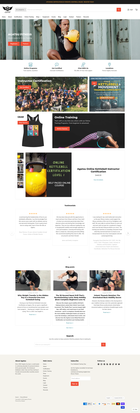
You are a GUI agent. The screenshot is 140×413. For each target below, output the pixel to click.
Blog (59, 17)
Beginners (13, 44)
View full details (98, 180)
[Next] (128, 233)
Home (4, 17)
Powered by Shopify (20, 401)
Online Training (29, 17)
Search (17, 397)
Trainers (78, 17)
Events (54, 17)
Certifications (18, 17)
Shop (38, 17)
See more (69, 328)
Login (65, 17)
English (108, 398)
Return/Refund (23, 397)
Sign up (74, 384)
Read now (32, 314)
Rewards (86, 17)
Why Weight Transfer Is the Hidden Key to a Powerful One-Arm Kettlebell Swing (33, 297)
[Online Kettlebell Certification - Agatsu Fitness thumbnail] (20, 156)
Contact (71, 17)
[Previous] (12, 233)
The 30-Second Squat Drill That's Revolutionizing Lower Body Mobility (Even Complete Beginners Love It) (70, 297)
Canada (118, 398)
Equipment (46, 17)
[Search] (119, 10)
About (10, 17)
